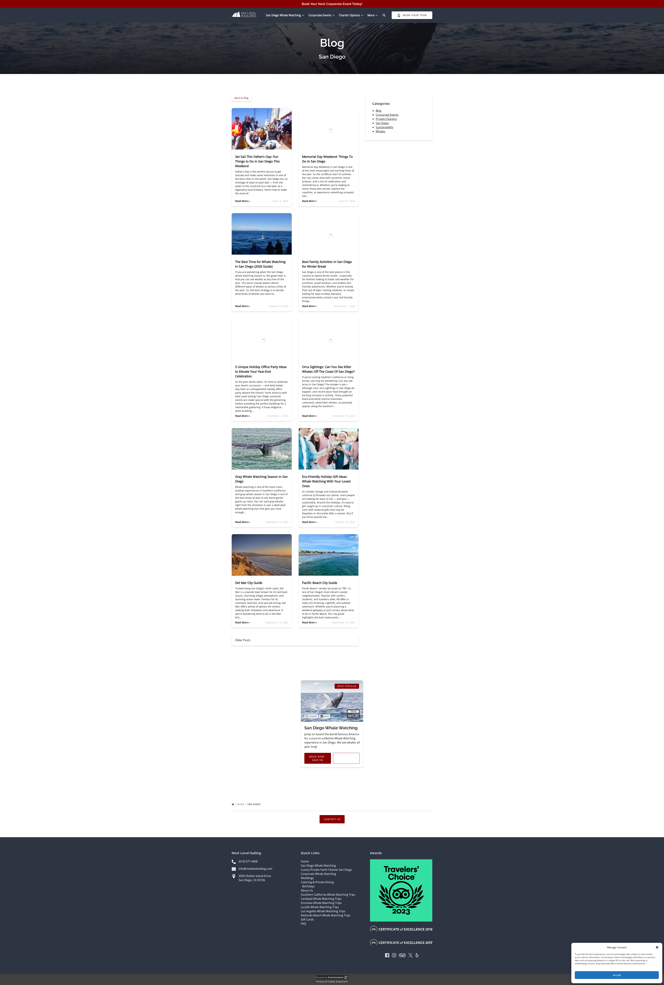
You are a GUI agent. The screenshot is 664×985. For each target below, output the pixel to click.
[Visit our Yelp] (416, 956)
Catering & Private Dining (317, 882)
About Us (307, 890)
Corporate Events (387, 115)
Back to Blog (241, 98)
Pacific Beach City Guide (319, 583)
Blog (378, 111)
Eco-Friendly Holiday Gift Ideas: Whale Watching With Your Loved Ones (326, 481)
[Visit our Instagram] (394, 956)
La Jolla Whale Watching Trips (320, 907)
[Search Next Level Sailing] (384, 15)
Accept (617, 975)
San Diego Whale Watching (331, 727)
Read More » (242, 201)
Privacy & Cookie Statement (332, 981)
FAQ (303, 924)
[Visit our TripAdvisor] (402, 956)
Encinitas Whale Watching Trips (321, 903)
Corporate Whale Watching (318, 874)
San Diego (382, 123)
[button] (657, 947)
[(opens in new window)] (401, 861)
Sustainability (384, 127)
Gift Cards (307, 919)
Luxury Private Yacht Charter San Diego (326, 870)
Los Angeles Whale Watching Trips (323, 911)
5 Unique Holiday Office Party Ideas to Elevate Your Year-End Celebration (261, 371)
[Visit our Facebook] (387, 956)
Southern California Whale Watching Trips (328, 894)
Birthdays (308, 886)
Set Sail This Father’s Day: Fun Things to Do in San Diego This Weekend (257, 161)
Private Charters (386, 119)
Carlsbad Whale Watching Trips (321, 899)
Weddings (307, 878)
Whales (380, 131)
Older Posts (242, 640)
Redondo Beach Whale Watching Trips (326, 915)
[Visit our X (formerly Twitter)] (410, 956)
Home (305, 861)
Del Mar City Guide (248, 583)
